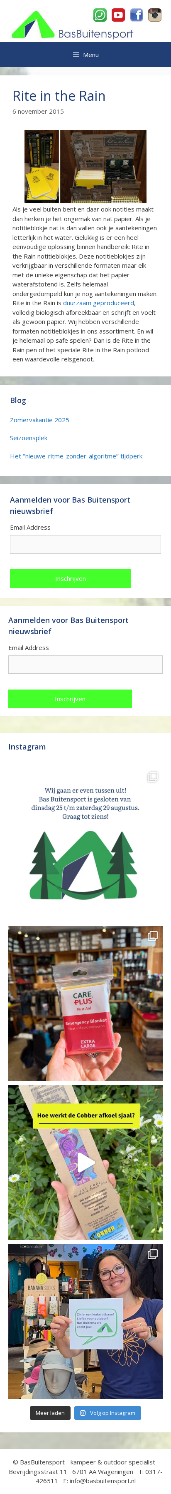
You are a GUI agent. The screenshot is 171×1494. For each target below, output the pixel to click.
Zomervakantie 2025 (39, 420)
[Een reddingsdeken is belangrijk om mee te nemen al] (85, 1003)
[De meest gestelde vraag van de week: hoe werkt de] (85, 1162)
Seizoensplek (28, 437)
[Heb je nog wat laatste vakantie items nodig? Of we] (85, 844)
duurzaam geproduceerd (98, 303)
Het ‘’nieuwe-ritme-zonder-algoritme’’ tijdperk (76, 456)
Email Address (30, 527)
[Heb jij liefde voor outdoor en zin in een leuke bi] (85, 1321)
